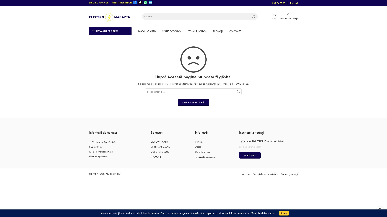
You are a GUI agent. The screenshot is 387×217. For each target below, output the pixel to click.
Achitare (246, 174)
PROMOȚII (218, 31)
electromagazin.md (98, 156)
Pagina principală (193, 102)
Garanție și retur (202, 151)
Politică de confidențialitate (265, 174)
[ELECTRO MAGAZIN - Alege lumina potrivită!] (109, 16)
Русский (294, 3)
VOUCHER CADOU (197, 31)
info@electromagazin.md (101, 151)
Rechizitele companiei (205, 156)
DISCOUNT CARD (147, 31)
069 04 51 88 (278, 3)
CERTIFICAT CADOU (172, 31)
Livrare (198, 146)
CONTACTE (235, 31)
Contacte (199, 141)
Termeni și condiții (289, 174)
